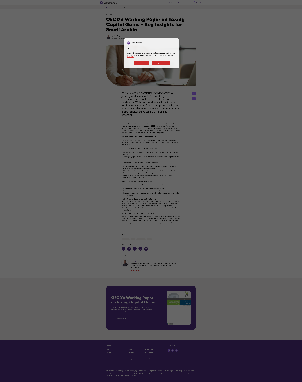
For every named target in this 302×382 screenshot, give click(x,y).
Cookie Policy (130, 57)
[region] (151, 53)
